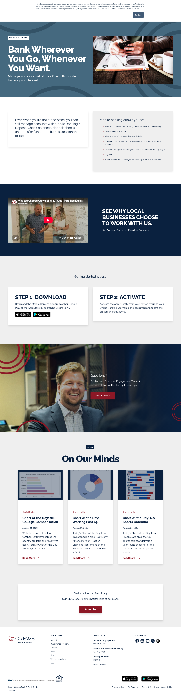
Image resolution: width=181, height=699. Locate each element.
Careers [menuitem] (53, 648)
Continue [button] (138, 15)
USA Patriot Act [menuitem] (133, 687)
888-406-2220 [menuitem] (99, 643)
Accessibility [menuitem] (166, 687)
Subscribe (90, 609)
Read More (29, 558)
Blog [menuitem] (52, 651)
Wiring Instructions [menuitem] (58, 659)
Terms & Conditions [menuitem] (150, 687)
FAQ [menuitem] (52, 663)
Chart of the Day (28, 512)
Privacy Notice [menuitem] (118, 687)
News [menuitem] (52, 655)
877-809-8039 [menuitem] (99, 652)
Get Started (103, 395)
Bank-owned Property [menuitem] (59, 644)
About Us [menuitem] (54, 640)
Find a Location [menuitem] (99, 665)
